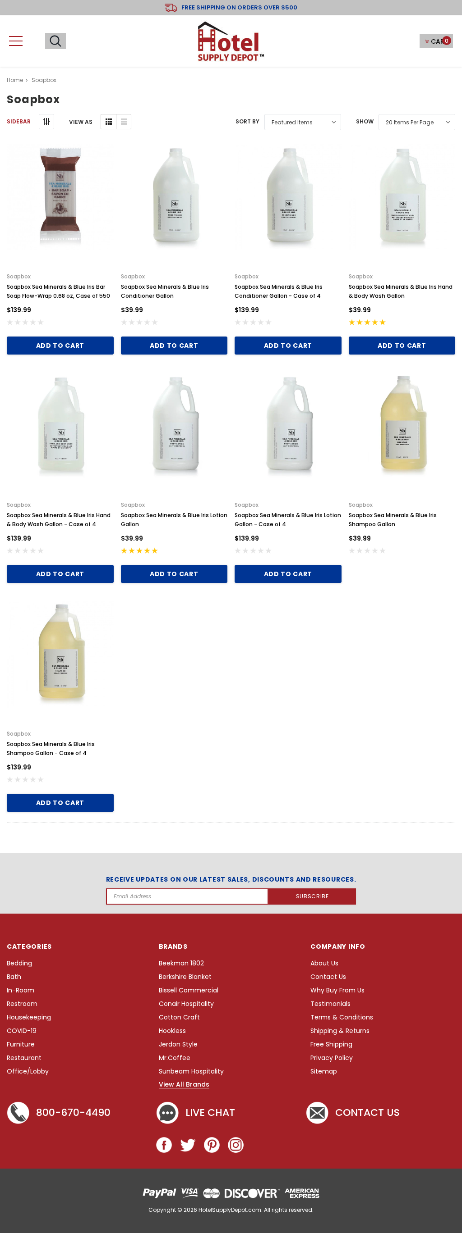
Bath (14, 977)
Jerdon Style (178, 1044)
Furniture (21, 1044)
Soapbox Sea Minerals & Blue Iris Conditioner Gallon (165, 291)
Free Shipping (331, 1044)
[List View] (123, 121)
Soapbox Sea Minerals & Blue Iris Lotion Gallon (174, 519)
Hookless (172, 1031)
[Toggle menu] (16, 41)
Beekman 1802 (181, 963)
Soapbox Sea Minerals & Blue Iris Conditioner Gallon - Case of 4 (279, 291)
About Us (324, 963)
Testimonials (330, 1004)
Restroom (22, 1004)
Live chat (210, 1112)
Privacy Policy (331, 1058)
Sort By (247, 121)
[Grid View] (108, 121)
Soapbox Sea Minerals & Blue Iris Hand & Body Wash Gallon (401, 291)
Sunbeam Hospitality (191, 1071)
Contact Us (328, 977)
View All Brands (184, 1084)
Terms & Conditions (341, 1017)
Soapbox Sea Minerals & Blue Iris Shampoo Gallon (393, 519)
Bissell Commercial (188, 990)
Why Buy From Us (337, 990)
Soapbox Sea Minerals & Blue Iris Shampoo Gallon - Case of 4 (51, 748)
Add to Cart (60, 345)
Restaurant (24, 1058)
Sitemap (323, 1071)
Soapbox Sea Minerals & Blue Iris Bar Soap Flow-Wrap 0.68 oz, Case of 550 (58, 291)
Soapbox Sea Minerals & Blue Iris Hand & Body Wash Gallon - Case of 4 (59, 519)
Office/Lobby (28, 1071)
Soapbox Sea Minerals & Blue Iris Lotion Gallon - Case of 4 (288, 519)
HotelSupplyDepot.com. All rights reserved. (256, 1210)
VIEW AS (80, 122)
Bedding (19, 963)
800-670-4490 (73, 1112)
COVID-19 (22, 1031)
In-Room (20, 990)
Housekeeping (29, 1017)
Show (365, 121)
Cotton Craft (179, 1017)
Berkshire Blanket (185, 977)
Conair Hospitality (186, 1004)
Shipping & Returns (340, 1031)
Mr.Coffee (174, 1058)
